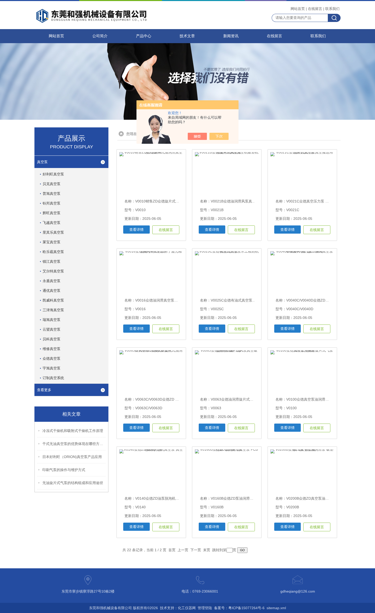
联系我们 (332, 9)
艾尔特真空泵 (53, 271)
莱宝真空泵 (51, 242)
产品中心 (143, 36)
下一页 (195, 550)
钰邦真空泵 (51, 203)
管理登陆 (205, 608)
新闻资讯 (231, 36)
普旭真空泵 (51, 193)
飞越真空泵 (51, 223)
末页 (206, 550)
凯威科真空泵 (53, 300)
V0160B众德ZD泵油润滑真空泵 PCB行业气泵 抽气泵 (253, 498)
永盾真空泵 (51, 281)
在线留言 (315, 9)
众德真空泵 (51, 358)
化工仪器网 (187, 608)
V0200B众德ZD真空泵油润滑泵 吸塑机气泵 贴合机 (326, 498)
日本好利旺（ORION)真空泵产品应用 (72, 457)
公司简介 (100, 36)
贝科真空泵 (51, 339)
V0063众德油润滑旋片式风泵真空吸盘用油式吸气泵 (252, 399)
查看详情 (136, 229)
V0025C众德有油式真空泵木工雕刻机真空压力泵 (249, 300)
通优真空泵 (51, 291)
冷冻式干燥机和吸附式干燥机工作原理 (72, 431)
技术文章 (187, 36)
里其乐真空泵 (53, 232)
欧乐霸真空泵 (53, 252)
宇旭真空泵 (51, 368)
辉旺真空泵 (51, 213)
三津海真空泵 (53, 310)
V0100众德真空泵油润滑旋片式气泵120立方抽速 (325, 399)
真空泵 (42, 162)
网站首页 (298, 9)
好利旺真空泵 (53, 174)
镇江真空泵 (51, 261)
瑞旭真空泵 (51, 320)
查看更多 (44, 390)
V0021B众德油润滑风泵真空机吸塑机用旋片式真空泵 (253, 201)
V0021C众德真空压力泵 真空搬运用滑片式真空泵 (325, 201)
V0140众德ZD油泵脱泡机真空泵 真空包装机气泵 (173, 498)
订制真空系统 (53, 378)
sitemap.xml (276, 608)
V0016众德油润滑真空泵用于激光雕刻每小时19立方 (176, 300)
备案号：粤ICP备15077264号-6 (239, 608)
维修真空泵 (51, 349)
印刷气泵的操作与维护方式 (63, 470)
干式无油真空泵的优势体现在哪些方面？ (74, 444)
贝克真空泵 (51, 184)
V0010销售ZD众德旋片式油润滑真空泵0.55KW (172, 201)
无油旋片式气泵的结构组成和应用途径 (72, 483)
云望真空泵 (51, 329)
